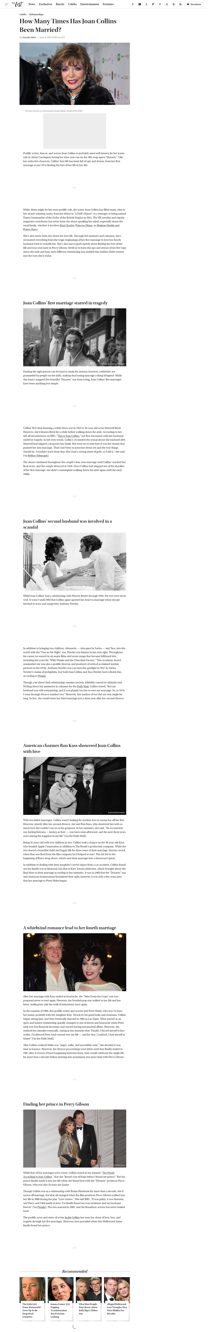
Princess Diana (83, 225)
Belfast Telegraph (38, 455)
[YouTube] (139, 4)
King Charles (67, 225)
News (31, 4)
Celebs (72, 4)
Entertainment (89, 4)
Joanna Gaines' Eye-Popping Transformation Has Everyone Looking (60, 1310)
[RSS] (180, 4)
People (42, 676)
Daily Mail (83, 686)
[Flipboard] (153, 4)
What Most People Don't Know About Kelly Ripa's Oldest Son (88, 1309)
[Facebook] (133, 4)
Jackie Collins (72, 1217)
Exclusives (45, 4)
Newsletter (195, 4)
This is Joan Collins (68, 436)
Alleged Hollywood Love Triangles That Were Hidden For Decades (117, 1309)
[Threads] (167, 4)
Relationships (36, 14)
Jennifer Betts (29, 37)
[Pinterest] (160, 4)
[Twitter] (146, 4)
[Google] (173, 4)
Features (108, 4)
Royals (60, 4)
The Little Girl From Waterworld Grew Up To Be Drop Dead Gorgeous (31, 1310)
